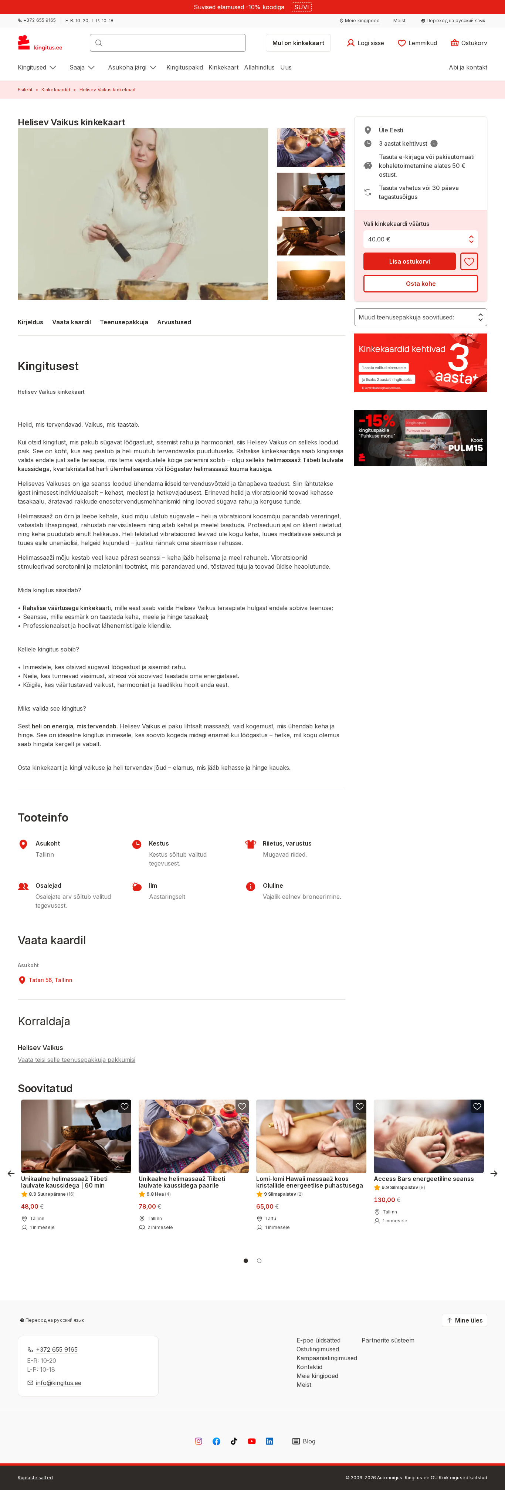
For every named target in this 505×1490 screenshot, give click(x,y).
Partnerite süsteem (388, 1340)
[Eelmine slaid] (11, 1173)
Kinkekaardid (55, 89)
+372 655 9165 (57, 1349)
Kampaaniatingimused (326, 1358)
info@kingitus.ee (58, 1382)
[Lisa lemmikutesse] (469, 261)
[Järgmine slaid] (494, 1173)
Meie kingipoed (317, 1375)
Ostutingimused (317, 1349)
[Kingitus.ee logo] (44, 45)
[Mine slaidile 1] (246, 1260)
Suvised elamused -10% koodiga (239, 7)
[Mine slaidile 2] (259, 1260)
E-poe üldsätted (318, 1340)
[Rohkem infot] (434, 143)
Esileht (25, 89)
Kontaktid (309, 1367)
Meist (303, 1384)
